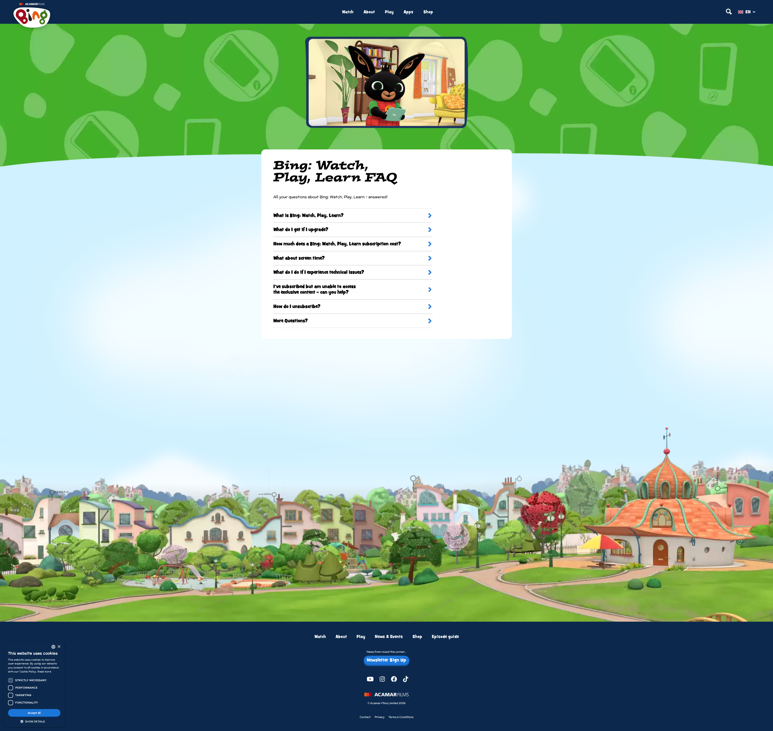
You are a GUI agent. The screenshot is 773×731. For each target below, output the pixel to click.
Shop (428, 12)
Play (389, 12)
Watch (347, 12)
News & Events (389, 637)
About (369, 12)
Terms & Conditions (401, 717)
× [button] (58, 646)
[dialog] (34, 684)
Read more (44, 671)
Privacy (379, 717)
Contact (365, 717)
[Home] (137, 12)
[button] (34, 721)
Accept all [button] (34, 712)
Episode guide (445, 637)
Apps (408, 12)
